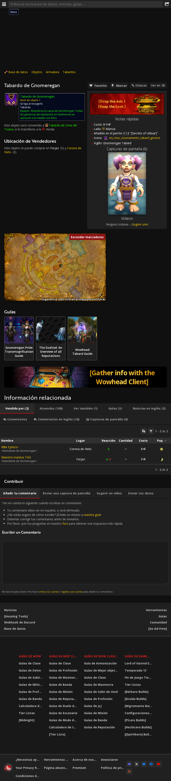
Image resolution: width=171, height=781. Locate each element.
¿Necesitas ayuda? (28, 760)
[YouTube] (158, 764)
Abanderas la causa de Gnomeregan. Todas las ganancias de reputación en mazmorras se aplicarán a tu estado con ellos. (51, 114)
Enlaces (141, 85)
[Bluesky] (144, 764)
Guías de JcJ (93, 706)
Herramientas (156, 610)
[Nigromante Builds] (139, 706)
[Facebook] (151, 764)
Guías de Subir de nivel (31, 677)
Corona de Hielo (81, 449)
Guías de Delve (30, 670)
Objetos (36, 72)
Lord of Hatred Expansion (139, 663)
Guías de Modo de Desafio (64, 720)
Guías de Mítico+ (31, 685)
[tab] (17, 408)
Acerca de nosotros (85, 760)
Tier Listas (27, 713)
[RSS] (129, 771)
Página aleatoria (56, 768)
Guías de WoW (30, 656)
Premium (79, 768)
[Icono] (11, 99)
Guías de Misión (61, 692)
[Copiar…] (144, 431)
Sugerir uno (140, 224)
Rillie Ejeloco (9, 447)
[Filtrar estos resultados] (151, 431)
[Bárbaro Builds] (136, 692)
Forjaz (54, 148)
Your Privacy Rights (28, 768)
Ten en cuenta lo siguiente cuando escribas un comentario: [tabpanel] (62, 547)
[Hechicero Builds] (138, 727)
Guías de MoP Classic (64, 656)
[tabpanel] (85, 450)
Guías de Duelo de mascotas (64, 706)
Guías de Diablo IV (139, 656)
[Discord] (129, 764)
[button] (61, 266)
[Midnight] (26, 720)
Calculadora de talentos (31, 706)
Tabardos (69, 72)
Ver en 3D (158, 85)
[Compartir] (167, 4)
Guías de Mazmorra (63, 677)
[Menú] (4, 4)
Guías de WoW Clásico (101, 656)
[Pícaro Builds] (135, 720)
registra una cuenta (72, 591)
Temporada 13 (135, 670)
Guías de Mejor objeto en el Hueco (101, 670)
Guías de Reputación (64, 699)
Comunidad (158, 622)
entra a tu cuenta (48, 591)
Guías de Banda (30, 699)
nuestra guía (92, 515)
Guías (162, 616)
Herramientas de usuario (56, 760)
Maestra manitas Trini (16, 457)
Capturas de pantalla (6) (127, 148)
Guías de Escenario (63, 713)
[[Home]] (8, 771)
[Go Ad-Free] (157, 629)
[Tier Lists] (57, 734)
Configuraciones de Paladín (139, 713)
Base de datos (18, 72)
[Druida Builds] (135, 699)
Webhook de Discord (19, 622)
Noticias (10, 610)
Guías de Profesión (31, 692)
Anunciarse (109, 760)
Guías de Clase (30, 663)
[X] (136, 764)
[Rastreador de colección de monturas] (85, 377)
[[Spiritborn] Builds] (139, 734)
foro (65, 523)
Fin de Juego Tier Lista (139, 677)
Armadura (52, 72)
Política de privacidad (113, 768)
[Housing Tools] (16, 616)
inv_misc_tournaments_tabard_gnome (134, 138)
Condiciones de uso (28, 776)
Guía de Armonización (100, 663)
